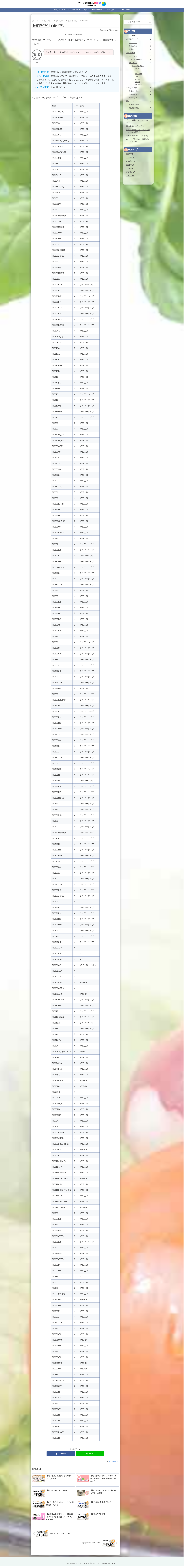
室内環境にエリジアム (135, 126)
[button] (150, 22)
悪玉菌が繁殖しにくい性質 (137, 136)
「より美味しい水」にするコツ (138, 121)
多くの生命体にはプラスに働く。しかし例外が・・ (138, 131)
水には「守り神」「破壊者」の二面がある (138, 140)
